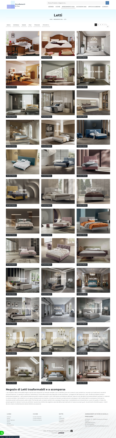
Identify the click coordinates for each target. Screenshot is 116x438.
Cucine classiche (37, 416)
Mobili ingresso (11, 420)
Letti (65, 19)
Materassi (61, 421)
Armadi (9, 423)
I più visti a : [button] (46, 25)
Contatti (105, 6)
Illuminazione (10, 425)
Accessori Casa (81, 6)
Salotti (8, 418)
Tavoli (8, 421)
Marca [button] (8, 25)
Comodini (61, 420)
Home (51, 19)
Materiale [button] (16, 25)
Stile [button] (30, 25)
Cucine (58, 6)
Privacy (2, 437)
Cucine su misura (37, 420)
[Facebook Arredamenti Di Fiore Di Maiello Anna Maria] (72, 431)
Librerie (9, 416)
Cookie (6, 437)
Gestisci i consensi (14, 437)
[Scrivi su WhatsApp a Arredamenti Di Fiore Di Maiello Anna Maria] (2, 433)
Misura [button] (24, 25)
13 (107, 26)
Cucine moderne (37, 418)
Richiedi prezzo (11, 57)
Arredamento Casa (68, 6)
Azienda (51, 6)
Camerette (61, 418)
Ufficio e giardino (94, 6)
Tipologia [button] (37, 25)
